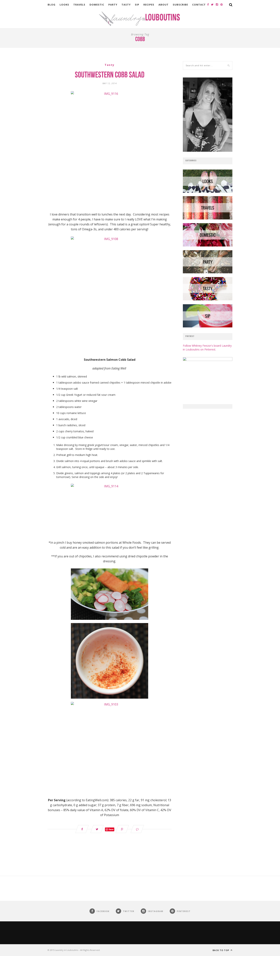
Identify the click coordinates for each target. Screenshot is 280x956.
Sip (137, 4)
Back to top (221, 950)
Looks (64, 4)
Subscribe (180, 4)
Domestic (97, 4)
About (163, 4)
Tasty (126, 4)
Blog (51, 4)
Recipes (148, 4)
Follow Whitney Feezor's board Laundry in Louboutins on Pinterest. (207, 347)
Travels (79, 4)
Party (112, 4)
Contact (199, 4)
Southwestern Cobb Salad (109, 75)
